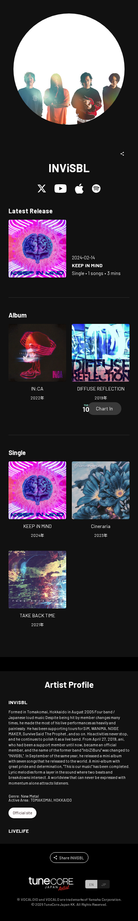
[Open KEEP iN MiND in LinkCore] (37, 248)
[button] (122, 154)
